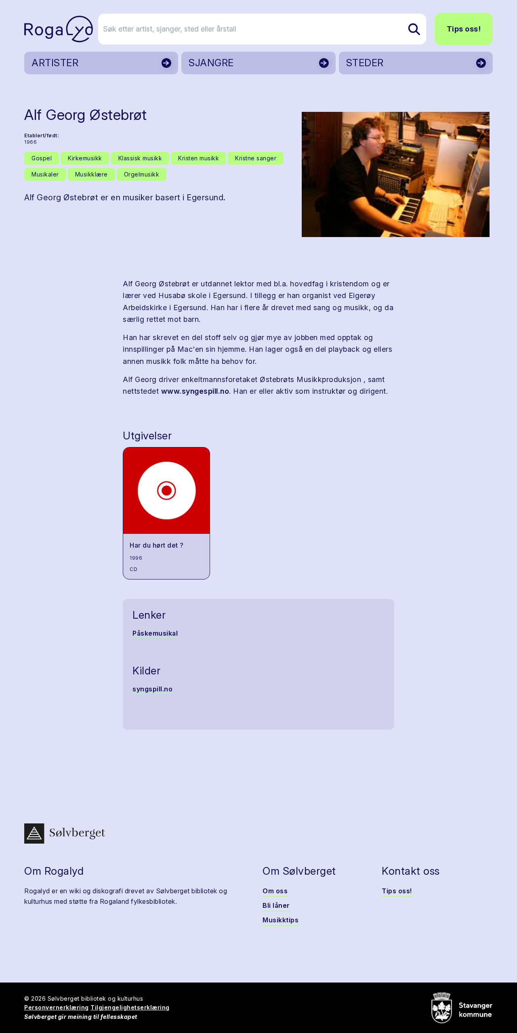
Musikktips (280, 920)
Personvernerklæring (56, 1007)
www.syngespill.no (195, 391)
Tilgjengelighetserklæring (130, 1007)
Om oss (275, 891)
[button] (396, 174)
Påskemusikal (155, 633)
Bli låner (276, 905)
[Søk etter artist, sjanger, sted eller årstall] (414, 29)
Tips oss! (464, 29)
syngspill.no (152, 689)
